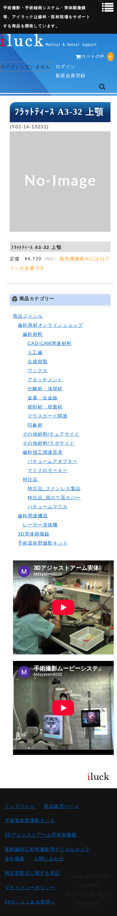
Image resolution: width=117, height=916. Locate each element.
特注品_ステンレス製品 (54, 488)
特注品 (30, 479)
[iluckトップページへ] (49, 42)
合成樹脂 (38, 361)
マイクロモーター (48, 470)
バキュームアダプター (53, 461)
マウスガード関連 (48, 415)
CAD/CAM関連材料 (50, 343)
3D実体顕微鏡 (34, 533)
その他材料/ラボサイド (48, 443)
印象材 (35, 425)
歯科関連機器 (33, 515)
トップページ (20, 806)
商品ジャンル (28, 316)
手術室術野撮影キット (43, 543)
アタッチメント (45, 379)
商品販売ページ (61, 806)
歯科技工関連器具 (43, 452)
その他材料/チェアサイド (51, 434)
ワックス (38, 370)
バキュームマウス (48, 506)
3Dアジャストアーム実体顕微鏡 (41, 835)
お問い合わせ (49, 858)
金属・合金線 (43, 397)
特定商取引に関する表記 (32, 873)
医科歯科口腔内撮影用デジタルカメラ (47, 849)
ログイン (66, 66)
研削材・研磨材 (45, 406)
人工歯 (35, 352)
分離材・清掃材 (45, 388)
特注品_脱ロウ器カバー (54, 497)
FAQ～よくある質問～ (30, 901)
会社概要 (15, 858)
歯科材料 (33, 334)
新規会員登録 (70, 75)
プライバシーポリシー (30, 887)
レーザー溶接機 (40, 524)
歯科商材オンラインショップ (50, 325)
